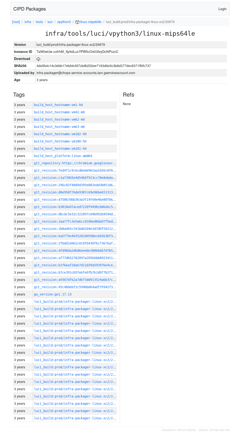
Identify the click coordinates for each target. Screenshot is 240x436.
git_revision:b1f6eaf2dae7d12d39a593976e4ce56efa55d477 (83, 265)
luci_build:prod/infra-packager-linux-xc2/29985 (77, 374)
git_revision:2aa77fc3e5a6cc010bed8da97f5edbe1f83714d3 (83, 221)
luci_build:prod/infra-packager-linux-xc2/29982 (77, 396)
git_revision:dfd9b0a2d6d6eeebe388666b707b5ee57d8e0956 (83, 250)
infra (28, 21)
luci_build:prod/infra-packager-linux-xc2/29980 (77, 411)
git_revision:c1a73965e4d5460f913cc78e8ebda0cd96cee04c (83, 178)
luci (50, 21)
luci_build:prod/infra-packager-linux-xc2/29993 (77, 316)
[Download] (38, 58)
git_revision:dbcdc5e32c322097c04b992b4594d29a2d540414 (83, 214)
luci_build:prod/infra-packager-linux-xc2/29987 (77, 360)
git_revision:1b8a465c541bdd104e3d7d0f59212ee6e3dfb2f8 (83, 229)
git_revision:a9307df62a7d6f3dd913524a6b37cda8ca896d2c (83, 280)
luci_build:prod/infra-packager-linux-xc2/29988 (77, 352)
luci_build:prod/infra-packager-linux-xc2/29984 (77, 382)
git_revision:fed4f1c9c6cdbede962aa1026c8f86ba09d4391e (83, 170)
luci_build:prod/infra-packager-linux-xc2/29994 (77, 309)
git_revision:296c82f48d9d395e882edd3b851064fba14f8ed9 (83, 185)
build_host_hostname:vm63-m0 (59, 127)
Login (222, 8)
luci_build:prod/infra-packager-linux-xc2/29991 (77, 331)
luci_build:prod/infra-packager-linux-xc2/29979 (77, 418)
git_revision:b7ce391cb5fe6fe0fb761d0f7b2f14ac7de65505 (83, 272)
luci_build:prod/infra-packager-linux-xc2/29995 (77, 301)
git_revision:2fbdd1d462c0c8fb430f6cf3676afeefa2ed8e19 (83, 243)
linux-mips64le (90, 21)
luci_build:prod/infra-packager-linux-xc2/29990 (77, 338)
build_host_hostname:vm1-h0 (58, 105)
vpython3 (64, 21)
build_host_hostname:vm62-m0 (59, 119)
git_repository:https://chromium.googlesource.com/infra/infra (90, 163)
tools (39, 21)
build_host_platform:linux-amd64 (63, 156)
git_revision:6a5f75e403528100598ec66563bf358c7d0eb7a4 (83, 236)
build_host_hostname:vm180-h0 (60, 141)
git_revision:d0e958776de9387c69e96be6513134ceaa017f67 (83, 192)
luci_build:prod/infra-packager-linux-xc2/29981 (77, 403)
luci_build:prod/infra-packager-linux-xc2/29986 (77, 367)
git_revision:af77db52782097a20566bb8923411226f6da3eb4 (83, 258)
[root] (16, 21)
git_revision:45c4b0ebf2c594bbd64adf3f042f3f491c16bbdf (83, 287)
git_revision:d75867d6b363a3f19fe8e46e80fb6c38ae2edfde (83, 199)
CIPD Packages (29, 8)
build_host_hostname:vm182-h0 (60, 134)
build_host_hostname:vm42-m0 (59, 112)
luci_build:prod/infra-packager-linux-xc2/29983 (77, 389)
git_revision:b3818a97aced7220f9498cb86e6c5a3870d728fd (83, 207)
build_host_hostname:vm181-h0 (60, 148)
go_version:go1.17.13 (52, 294)
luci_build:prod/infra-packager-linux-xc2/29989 (77, 345)
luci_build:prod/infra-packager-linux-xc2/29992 (77, 323)
